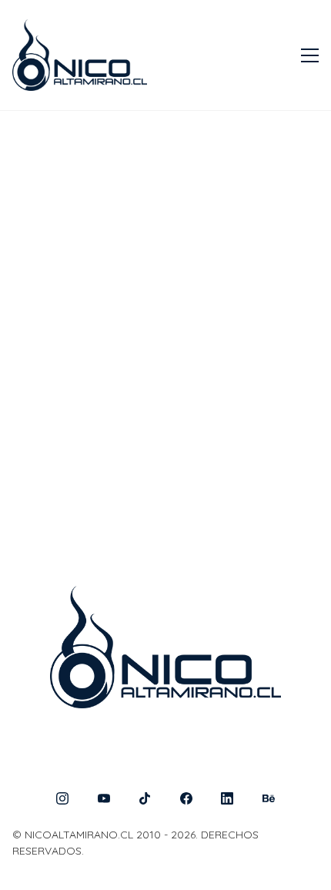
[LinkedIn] (228, 798)
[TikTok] (145, 798)
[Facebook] (186, 798)
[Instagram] (62, 798)
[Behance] (269, 798)
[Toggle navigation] (310, 55)
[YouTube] (104, 798)
